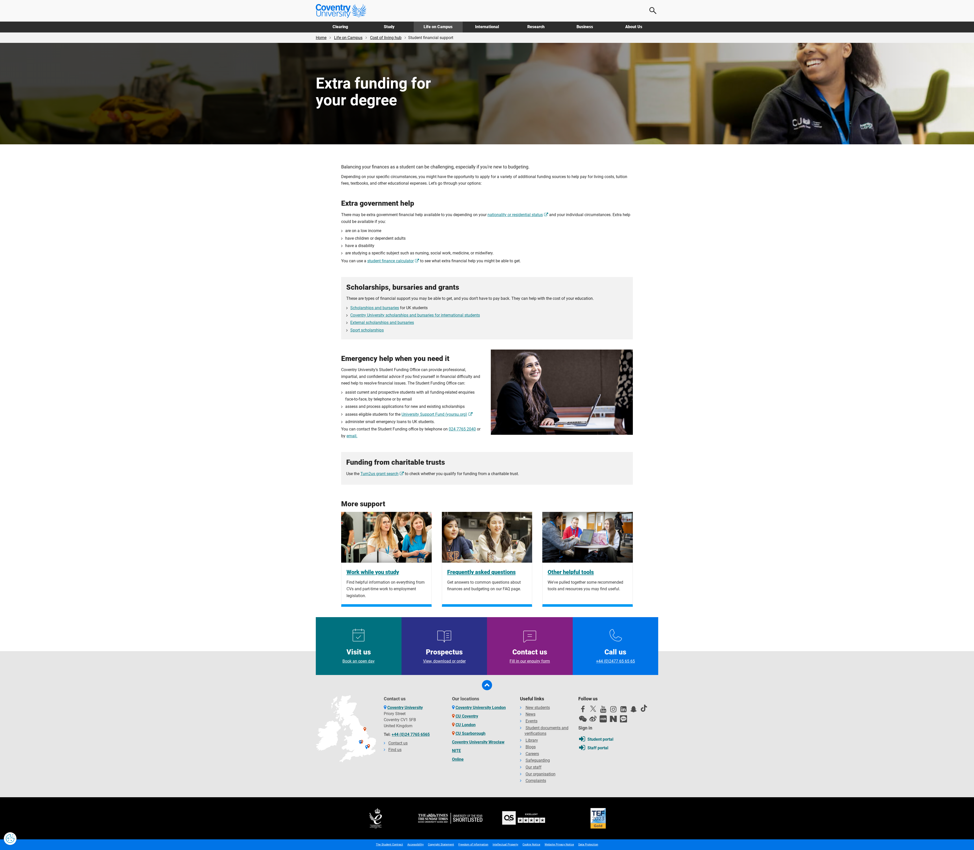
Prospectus (444, 656)
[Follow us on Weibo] (593, 718)
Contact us (530, 656)
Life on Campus (438, 26)
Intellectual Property (505, 844)
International (487, 26)
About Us (633, 26)
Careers (532, 753)
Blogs (531, 746)
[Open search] (653, 11)
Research (536, 26)
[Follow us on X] (593, 709)
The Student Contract (389, 844)
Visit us (358, 656)
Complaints (536, 780)
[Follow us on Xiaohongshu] (603, 718)
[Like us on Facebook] (582, 710)
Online (458, 759)
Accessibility (415, 844)
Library (532, 740)
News (530, 714)
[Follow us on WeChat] (582, 718)
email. (351, 435)
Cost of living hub (386, 37)
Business (585, 26)
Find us (395, 749)
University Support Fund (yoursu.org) (434, 414)
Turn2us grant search (379, 473)
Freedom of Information (473, 844)
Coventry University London (481, 707)
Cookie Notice (531, 844)
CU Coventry (467, 716)
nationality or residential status (515, 214)
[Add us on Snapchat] (633, 710)
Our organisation (540, 774)
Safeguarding (538, 760)
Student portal (600, 739)
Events (531, 721)
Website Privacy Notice (559, 844)
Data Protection (588, 844)
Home (321, 37)
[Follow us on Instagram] (613, 710)
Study (389, 26)
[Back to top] (487, 685)
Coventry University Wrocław (478, 742)
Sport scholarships (367, 330)
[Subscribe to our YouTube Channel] (603, 710)
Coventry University (405, 707)
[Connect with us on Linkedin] (623, 710)
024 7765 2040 (462, 429)
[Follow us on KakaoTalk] (623, 718)
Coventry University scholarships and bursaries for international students (415, 315)
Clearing (340, 26)
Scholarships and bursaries (374, 307)
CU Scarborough (470, 733)
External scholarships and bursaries (382, 322)
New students (538, 707)
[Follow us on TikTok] (643, 708)
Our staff (534, 767)
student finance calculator (390, 260)
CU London (466, 724)
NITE (456, 750)
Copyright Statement (441, 844)
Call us (615, 656)
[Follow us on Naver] (613, 718)
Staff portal (597, 747)
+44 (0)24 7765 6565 (411, 734)
